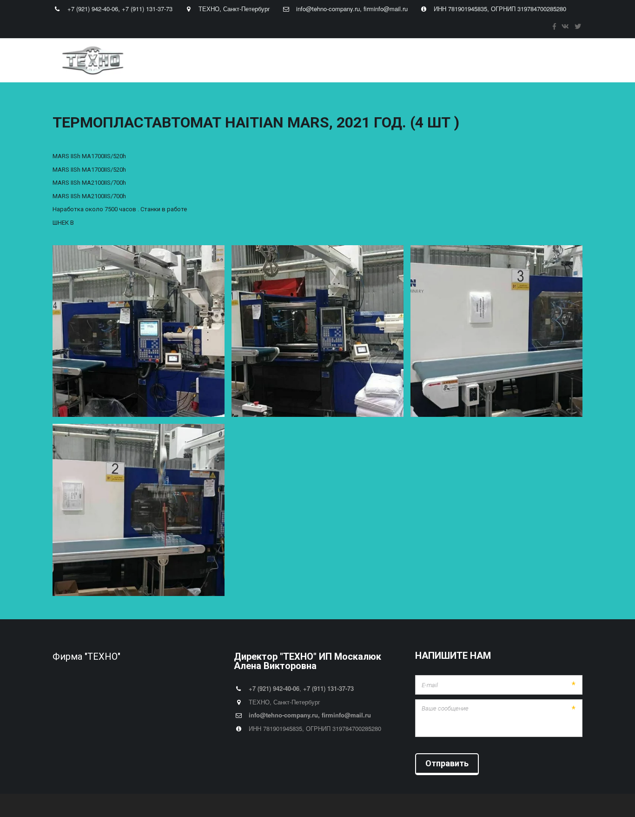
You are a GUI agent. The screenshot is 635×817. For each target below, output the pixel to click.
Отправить (447, 763)
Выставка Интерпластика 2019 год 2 (500, 60)
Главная (174, 60)
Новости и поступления (353, 60)
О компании (219, 60)
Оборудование (274, 60)
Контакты (417, 60)
